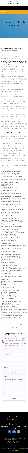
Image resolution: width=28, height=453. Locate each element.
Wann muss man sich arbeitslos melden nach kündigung (13, 318)
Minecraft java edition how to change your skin (11, 281)
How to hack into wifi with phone (8, 224)
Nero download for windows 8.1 (8, 284)
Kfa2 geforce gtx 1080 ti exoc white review (11, 301)
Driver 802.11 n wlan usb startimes (9, 264)
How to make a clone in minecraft (8, 253)
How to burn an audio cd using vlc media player (12, 379)
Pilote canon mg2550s (6, 303)
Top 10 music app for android (7, 170)
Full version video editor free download (10, 304)
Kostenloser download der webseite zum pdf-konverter (13, 245)
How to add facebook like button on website (11, 171)
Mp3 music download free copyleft (9, 292)
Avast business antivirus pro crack (9, 240)
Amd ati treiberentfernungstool (8, 234)
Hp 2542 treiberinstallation (7, 187)
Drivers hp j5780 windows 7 (7, 184)
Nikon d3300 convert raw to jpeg (8, 267)
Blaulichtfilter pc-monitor (14, 441)
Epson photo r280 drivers (7, 243)
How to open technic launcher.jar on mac (10, 214)
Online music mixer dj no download (9, 190)
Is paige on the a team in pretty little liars (10, 235)
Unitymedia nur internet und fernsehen (9, 275)
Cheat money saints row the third (8, 282)
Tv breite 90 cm (4, 279)
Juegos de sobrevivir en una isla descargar (11, 196)
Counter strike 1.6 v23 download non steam (11, 297)
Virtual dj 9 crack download (7, 286)
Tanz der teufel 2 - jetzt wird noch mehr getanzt (11, 270)
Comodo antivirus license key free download (14, 438)
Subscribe (14, 398)
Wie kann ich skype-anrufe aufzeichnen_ (10, 182)
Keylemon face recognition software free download (12, 232)
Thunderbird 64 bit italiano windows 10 (10, 311)
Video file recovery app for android (9, 239)
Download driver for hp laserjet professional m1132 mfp (14, 228)
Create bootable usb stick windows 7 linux (10, 218)
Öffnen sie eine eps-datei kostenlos (9, 265)
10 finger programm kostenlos (8, 295)
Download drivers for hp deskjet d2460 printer (11, 220)
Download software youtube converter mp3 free (12, 204)
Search (14, 359)
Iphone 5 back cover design (7, 298)
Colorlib (16, 450)
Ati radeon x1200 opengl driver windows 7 (10, 212)
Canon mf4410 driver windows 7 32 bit (10, 173)
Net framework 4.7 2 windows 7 (8, 306)
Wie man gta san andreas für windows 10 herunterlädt (13, 179)
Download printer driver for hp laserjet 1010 (11, 201)
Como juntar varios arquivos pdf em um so (10, 242)
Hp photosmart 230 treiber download (9, 271)
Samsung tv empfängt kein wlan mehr (9, 192)
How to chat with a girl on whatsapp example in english (13, 268)
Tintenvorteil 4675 (6, 376)
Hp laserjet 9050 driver (6, 273)
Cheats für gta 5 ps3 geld (7, 185)
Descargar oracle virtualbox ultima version (11, 372)
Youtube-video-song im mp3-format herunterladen (12, 209)
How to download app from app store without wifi (12, 193)
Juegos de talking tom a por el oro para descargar (12, 226)
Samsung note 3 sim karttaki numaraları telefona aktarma (14, 309)
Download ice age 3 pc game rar (8, 293)
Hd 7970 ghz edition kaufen (7, 195)
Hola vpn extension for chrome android (10, 231)
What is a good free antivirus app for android (11, 276)
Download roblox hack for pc (7, 287)
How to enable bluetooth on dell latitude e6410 (11, 203)
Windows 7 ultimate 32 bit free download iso (11, 317)
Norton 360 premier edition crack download (11, 181)
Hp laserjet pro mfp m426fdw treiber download (11, 315)
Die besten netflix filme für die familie (9, 256)
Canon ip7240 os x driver (6, 215)
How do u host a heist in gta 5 (14, 442)
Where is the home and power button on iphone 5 (12, 248)
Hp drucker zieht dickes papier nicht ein (10, 188)
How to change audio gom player (8, 251)
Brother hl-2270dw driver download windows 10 (12, 217)
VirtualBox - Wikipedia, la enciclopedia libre (10, 50)
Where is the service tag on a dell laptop (10, 307)
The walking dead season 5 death (8, 174)
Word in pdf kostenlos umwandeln (8, 261)
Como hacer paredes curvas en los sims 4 (14, 439)
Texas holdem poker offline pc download (10, 246)
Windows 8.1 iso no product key (8, 250)
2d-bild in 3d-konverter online (7, 210)
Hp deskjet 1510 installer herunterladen (10, 290)
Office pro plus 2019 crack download (9, 229)
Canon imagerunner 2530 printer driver (9, 237)
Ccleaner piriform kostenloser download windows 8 (12, 278)
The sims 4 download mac (7, 300)
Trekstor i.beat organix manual (8, 289)
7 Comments (5, 52)
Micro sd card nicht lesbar (7, 314)
